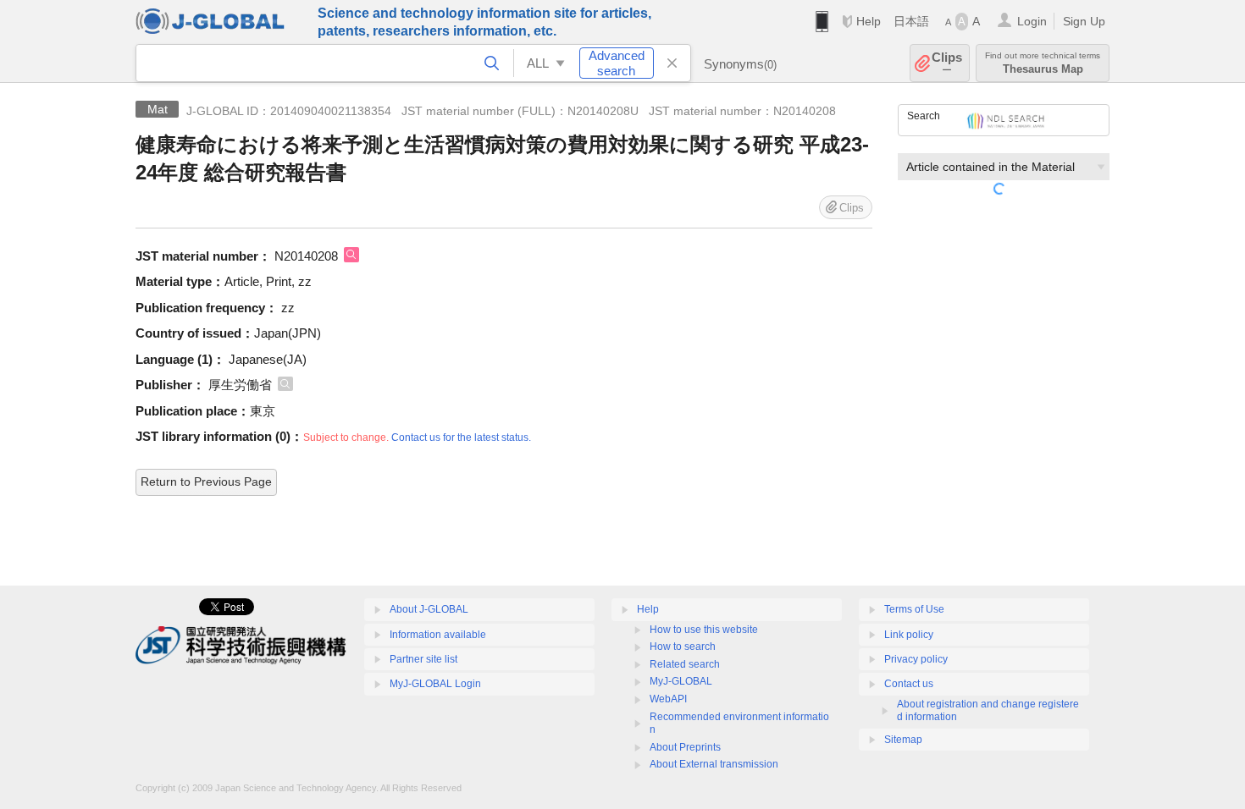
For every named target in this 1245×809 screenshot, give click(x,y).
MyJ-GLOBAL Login (435, 684)
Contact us (908, 684)
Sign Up (1084, 21)
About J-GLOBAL (429, 609)
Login (1032, 21)
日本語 (911, 21)
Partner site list (423, 659)
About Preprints (685, 747)
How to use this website (704, 630)
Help (868, 21)
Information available (438, 635)
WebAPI (668, 699)
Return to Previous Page (206, 481)
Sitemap (903, 740)
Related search (685, 664)
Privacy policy (916, 659)
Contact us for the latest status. (461, 437)
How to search (683, 646)
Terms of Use (914, 609)
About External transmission (714, 764)
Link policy (908, 635)
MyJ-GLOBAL (681, 681)
